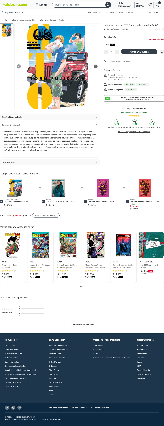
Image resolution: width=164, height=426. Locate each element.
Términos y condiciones (58, 407)
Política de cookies (79, 407)
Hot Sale (52, 378)
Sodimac (140, 358)
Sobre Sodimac (143, 349)
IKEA (139, 366)
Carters (52, 395)
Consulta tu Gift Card (13, 382)
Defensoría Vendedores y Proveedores (20, 374)
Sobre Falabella (143, 345)
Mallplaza (141, 378)
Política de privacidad (100, 407)
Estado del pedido (12, 362)
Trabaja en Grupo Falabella (59, 358)
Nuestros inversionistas (58, 349)
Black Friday (54, 370)
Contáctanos (10, 345)
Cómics (61, 20)
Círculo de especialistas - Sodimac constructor (111, 358)
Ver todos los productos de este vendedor (134, 131)
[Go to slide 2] (83, 286)
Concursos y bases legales (15, 366)
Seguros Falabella (144, 374)
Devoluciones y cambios (14, 354)
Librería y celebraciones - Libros (24, 20)
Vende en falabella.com (58, 345)
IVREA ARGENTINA (113, 25)
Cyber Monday (55, 362)
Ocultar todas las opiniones (82, 324)
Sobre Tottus (142, 354)
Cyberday (53, 366)
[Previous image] (19, 66)
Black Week (53, 374)
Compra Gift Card (12, 386)
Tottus (139, 362)
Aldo (51, 391)
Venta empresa (55, 354)
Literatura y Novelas (48, 20)
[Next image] (96, 66)
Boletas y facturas (12, 358)
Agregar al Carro (139, 51)
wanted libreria (139, 109)
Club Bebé (97, 354)
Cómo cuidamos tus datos (15, 378)
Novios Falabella (99, 349)
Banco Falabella (143, 370)
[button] (81, 4)
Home (6, 20)
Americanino (54, 386)
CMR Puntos (98, 345)
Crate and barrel (55, 382)
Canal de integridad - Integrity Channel (20, 370)
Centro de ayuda (11, 349)
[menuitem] (132, 12)
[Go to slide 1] (81, 286)
